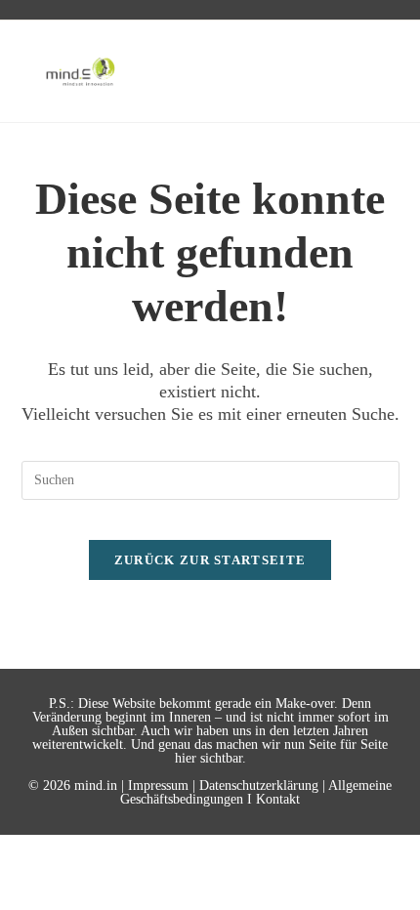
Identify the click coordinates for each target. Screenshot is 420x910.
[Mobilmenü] (374, 70)
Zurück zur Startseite (210, 560)
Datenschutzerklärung (258, 785)
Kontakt (278, 799)
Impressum (158, 785)
